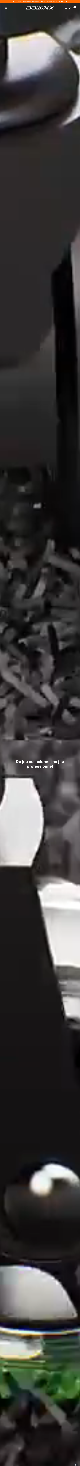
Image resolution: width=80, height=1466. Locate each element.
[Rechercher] (66, 8)
